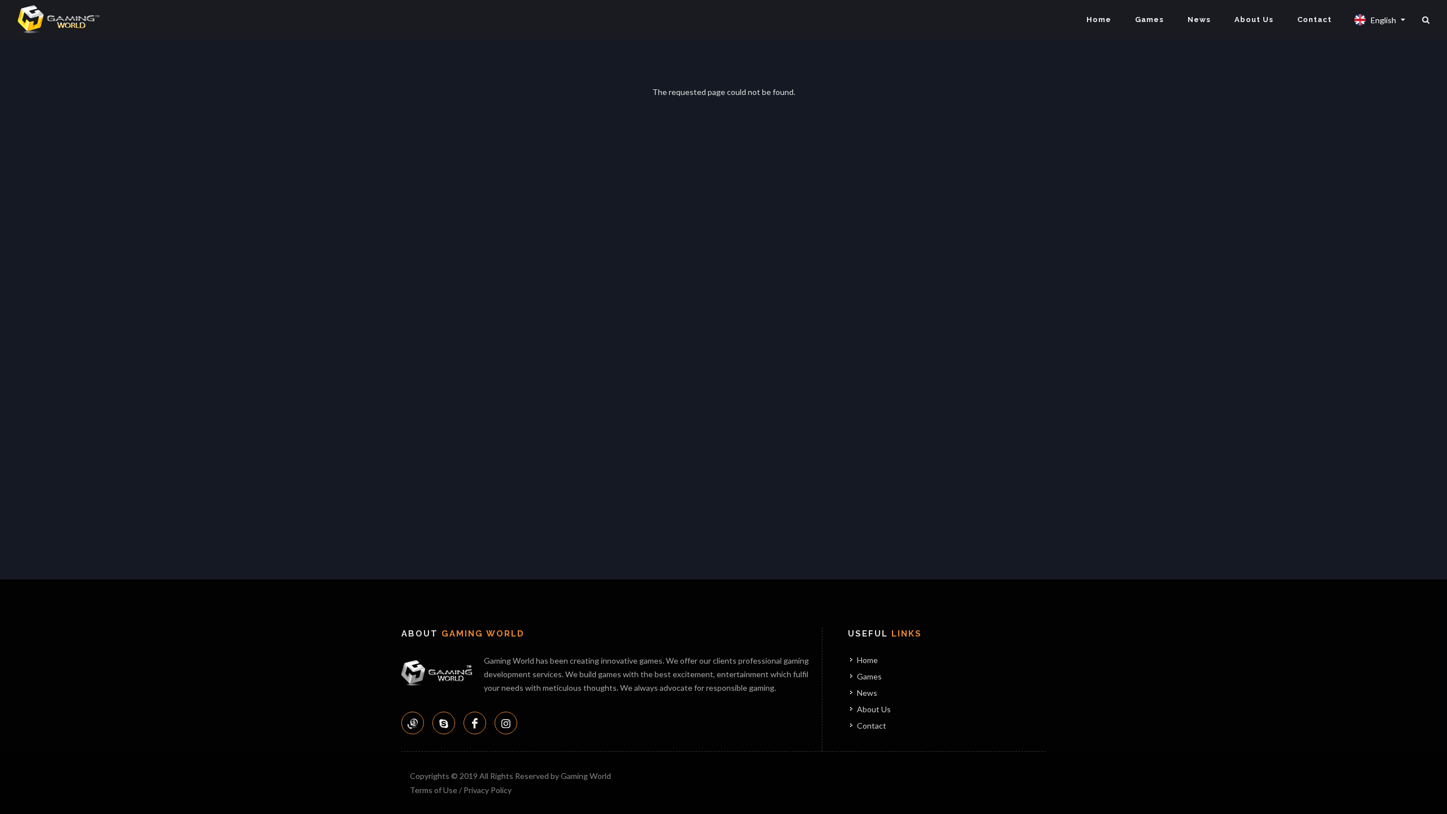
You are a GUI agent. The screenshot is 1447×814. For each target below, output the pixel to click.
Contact (1314, 19)
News (1199, 19)
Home (1098, 19)
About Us (1253, 19)
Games (1149, 19)
